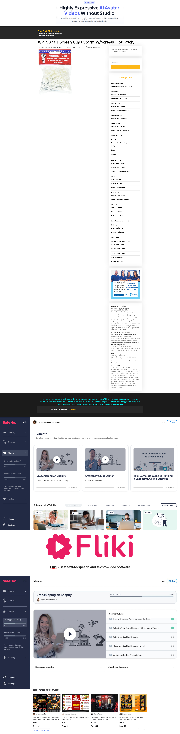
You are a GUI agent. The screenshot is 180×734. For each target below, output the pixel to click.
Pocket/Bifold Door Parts (120, 241)
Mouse (113, 154)
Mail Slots (114, 225)
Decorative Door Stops (119, 143)
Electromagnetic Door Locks (121, 86)
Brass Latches (116, 208)
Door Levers (115, 124)
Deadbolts (115, 91)
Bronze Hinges (116, 183)
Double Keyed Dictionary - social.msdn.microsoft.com (120, 307)
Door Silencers (116, 136)
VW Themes (72, 409)
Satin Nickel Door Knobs (120, 111)
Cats (113, 146)
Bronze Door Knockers (119, 119)
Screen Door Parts (118, 253)
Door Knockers (116, 116)
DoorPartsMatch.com (48, 31)
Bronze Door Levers (118, 127)
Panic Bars (115, 237)
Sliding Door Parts (117, 262)
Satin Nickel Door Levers (120, 131)
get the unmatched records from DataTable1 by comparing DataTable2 (123, 333)
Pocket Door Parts (118, 248)
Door (112, 353)
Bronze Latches (117, 212)
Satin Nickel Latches (118, 216)
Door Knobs (115, 103)
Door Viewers (116, 160)
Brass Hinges (116, 179)
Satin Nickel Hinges (118, 188)
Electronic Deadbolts (119, 98)
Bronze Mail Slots (117, 232)
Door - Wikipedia (116, 365)
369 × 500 (58, 47)
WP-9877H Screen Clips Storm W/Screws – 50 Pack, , (82, 47)
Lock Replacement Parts (120, 221)
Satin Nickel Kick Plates (120, 200)
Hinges (113, 176)
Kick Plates (115, 193)
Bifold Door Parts (117, 244)
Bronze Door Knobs (118, 106)
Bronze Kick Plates (118, 196)
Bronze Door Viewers (118, 167)
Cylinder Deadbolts (118, 94)
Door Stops (115, 140)
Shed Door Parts (117, 257)
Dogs (113, 150)
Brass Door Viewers (118, 163)
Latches (114, 205)
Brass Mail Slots (117, 228)
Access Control (117, 83)
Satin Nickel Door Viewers (120, 171)
